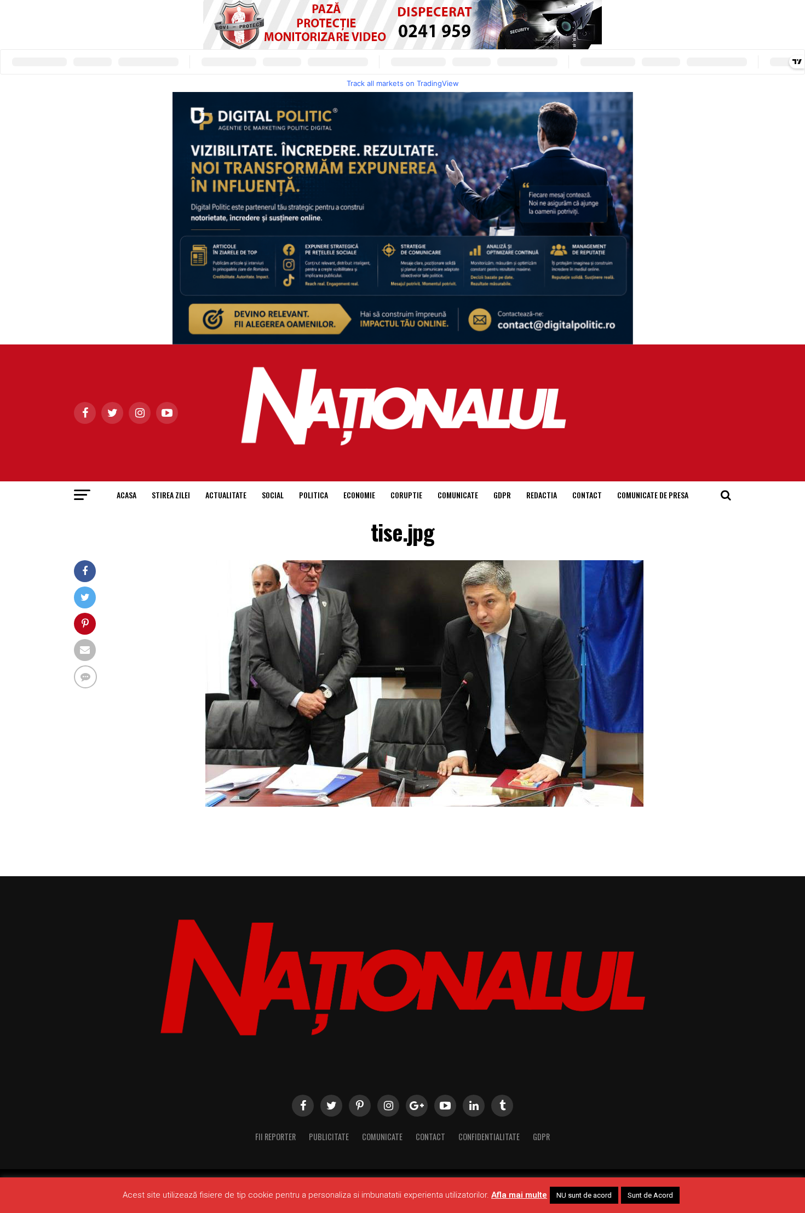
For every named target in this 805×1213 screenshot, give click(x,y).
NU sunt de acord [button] (584, 1195)
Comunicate (458, 495)
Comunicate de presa (652, 495)
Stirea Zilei (171, 495)
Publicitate (329, 1136)
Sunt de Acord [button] (650, 1195)
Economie (359, 495)
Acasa (126, 495)
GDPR (502, 495)
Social (273, 495)
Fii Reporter (275, 1136)
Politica (313, 495)
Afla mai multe (519, 1195)
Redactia (541, 495)
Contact (587, 495)
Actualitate (225, 495)
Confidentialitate (489, 1136)
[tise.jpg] (424, 803)
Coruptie (406, 495)
